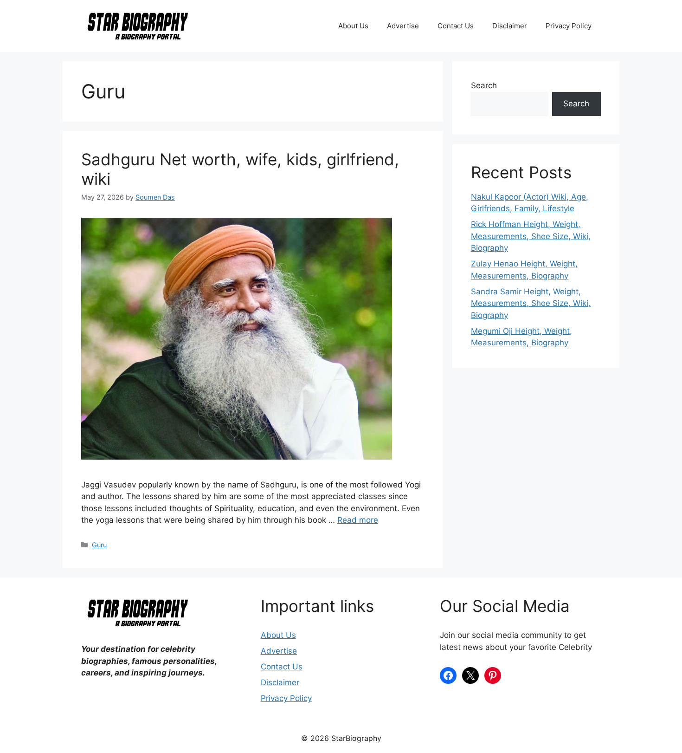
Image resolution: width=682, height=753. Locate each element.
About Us (353, 25)
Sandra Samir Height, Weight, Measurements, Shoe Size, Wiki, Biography (531, 303)
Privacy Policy (569, 25)
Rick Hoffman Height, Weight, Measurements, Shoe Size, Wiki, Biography (531, 236)
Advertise (403, 25)
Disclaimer (509, 25)
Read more (357, 520)
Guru (99, 545)
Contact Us (456, 25)
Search (484, 85)
